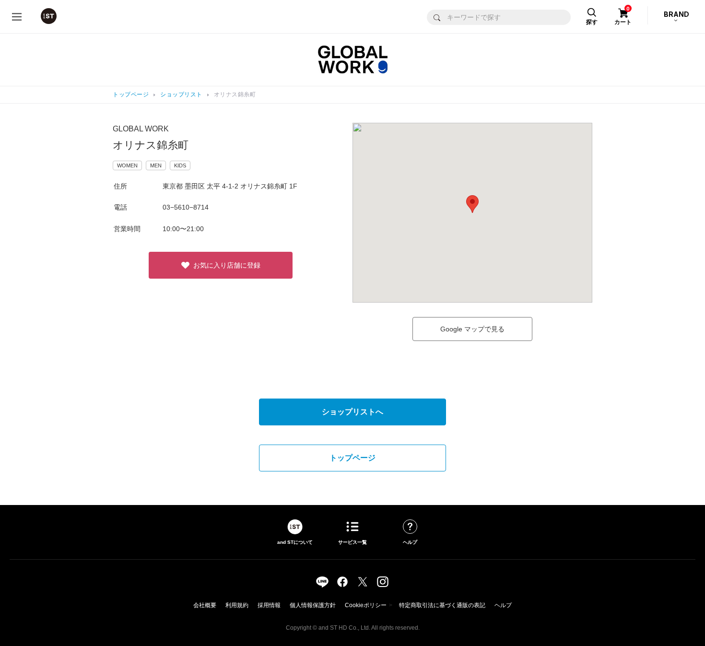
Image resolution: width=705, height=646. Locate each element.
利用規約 (236, 605)
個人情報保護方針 (313, 605)
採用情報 (269, 605)
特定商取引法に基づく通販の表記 (442, 605)
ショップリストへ (352, 412)
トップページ (131, 94)
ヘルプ (503, 605)
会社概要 (204, 605)
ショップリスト (181, 94)
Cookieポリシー (366, 605)
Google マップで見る (472, 329)
